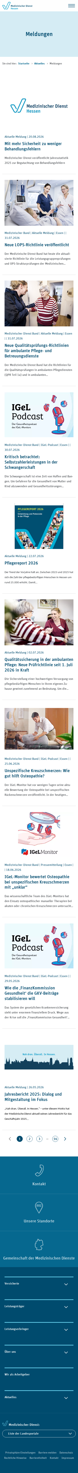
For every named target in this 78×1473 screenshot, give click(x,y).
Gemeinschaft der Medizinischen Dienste (39, 1258)
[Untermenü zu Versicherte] (66, 1283)
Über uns (10, 1352)
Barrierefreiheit (38, 1458)
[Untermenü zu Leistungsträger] (66, 1306)
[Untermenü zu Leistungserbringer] (66, 1329)
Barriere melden (47, 1452)
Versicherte (12, 1283)
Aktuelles (39, 63)
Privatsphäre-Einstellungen (20, 1452)
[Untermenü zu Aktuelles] (66, 1397)
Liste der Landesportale (23, 1433)
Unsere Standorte (39, 1220)
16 (55, 1139)
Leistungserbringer (17, 1329)
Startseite (24, 63)
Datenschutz (66, 1452)
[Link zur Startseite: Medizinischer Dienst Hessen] (17, 5)
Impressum (68, 1458)
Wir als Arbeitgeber (17, 1374)
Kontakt (39, 1183)
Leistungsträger (14, 1306)
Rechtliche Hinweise (15, 1458)
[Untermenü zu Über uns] (66, 1351)
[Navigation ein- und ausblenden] (71, 6)
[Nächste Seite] (65, 1139)
